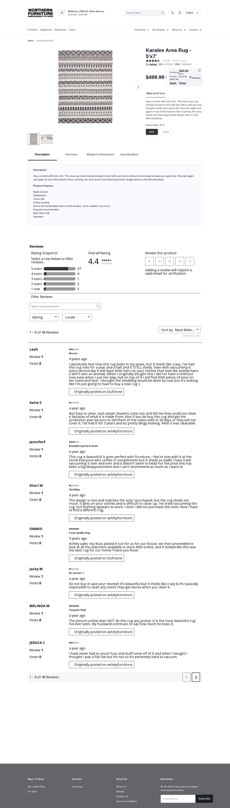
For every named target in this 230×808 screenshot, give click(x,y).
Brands (120, 791)
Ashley (153, 64)
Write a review (179, 61)
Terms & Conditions (126, 801)
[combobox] (145, 12)
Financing (77, 786)
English (189, 12)
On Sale (32, 791)
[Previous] (32, 87)
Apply (173, 83)
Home (30, 40)
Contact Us (122, 796)
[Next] (138, 87)
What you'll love (155, 93)
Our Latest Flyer (36, 786)
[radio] (152, 132)
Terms (182, 83)
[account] (180, 13)
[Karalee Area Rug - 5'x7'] (85, 87)
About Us (121, 786)
